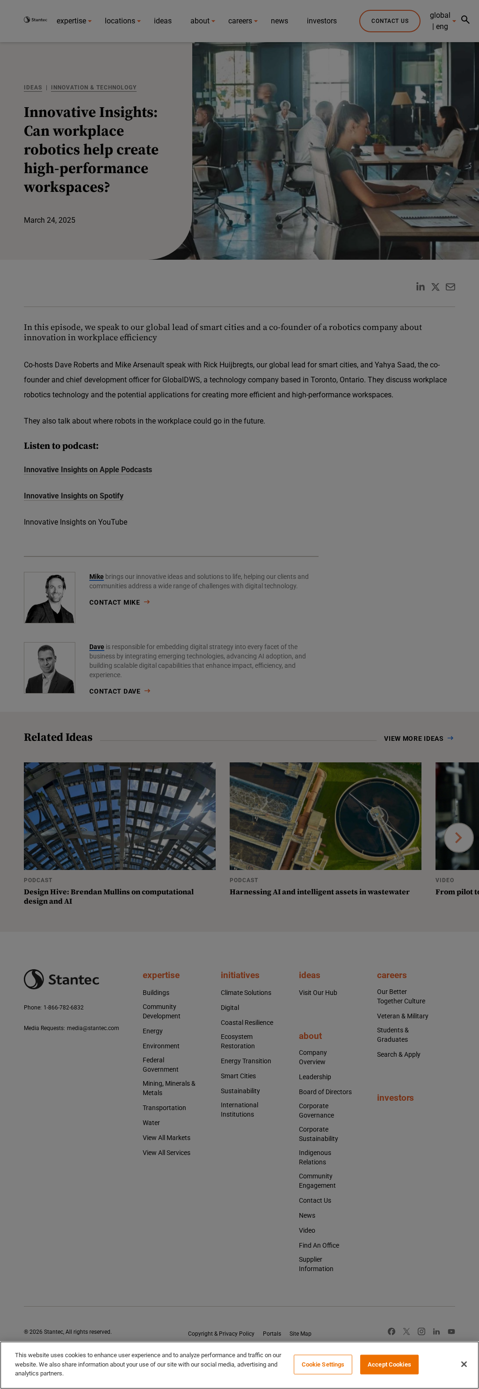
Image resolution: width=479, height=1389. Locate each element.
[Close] (464, 1364)
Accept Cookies (389, 1364)
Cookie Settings (323, 1364)
